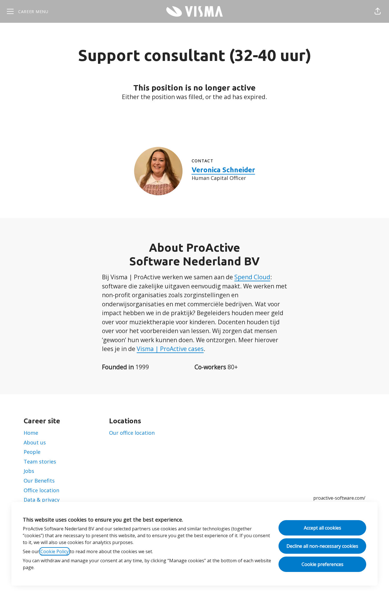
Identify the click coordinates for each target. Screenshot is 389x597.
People (32, 451)
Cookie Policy (54, 551)
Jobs (29, 470)
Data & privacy (42, 499)
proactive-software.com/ (339, 498)
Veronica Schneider (223, 170)
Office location (41, 490)
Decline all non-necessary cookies (322, 546)
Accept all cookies (322, 528)
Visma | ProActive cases (170, 349)
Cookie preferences (322, 564)
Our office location (132, 432)
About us (35, 442)
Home (31, 432)
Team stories (40, 461)
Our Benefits (39, 480)
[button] (378, 11)
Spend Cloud (252, 277)
